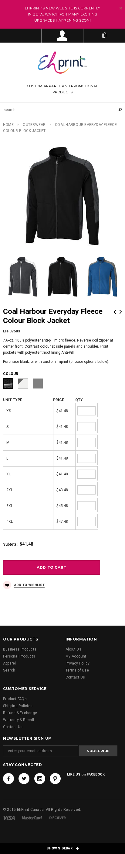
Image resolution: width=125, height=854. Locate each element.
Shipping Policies (17, 706)
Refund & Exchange (20, 713)
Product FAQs (15, 699)
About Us (73, 649)
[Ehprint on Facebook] (8, 778)
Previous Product (114, 312)
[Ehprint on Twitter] (24, 778)
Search (9, 670)
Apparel (9, 663)
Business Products (19, 649)
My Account (76, 656)
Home (8, 125)
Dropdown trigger (62, 36)
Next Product (121, 312)
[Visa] (9, 817)
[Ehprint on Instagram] (39, 778)
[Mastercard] (32, 817)
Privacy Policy (78, 663)
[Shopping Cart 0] (104, 36)
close (120, 8)
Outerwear (34, 125)
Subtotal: (10, 544)
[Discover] (57, 817)
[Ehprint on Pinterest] (55, 778)
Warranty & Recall (18, 720)
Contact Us (75, 677)
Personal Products (19, 656)
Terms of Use (77, 670)
